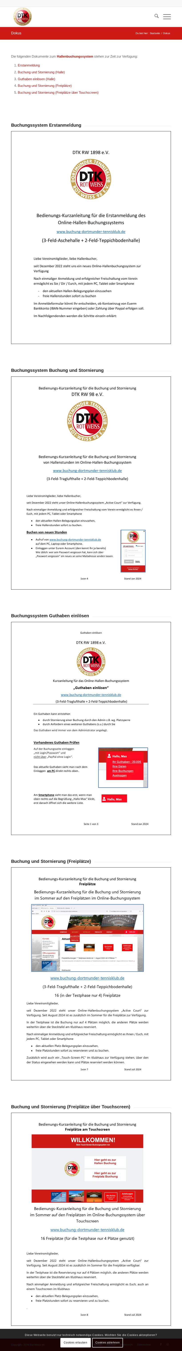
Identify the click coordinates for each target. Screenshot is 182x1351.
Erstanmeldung (29, 65)
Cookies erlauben (75, 1342)
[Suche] (154, 17)
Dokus (16, 33)
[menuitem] (154, 17)
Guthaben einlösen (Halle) (36, 79)
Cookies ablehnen (107, 1342)
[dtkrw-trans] (22, 17)
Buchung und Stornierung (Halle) (41, 72)
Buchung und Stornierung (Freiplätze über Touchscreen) (58, 92)
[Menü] (165, 17)
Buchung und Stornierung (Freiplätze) (45, 85)
